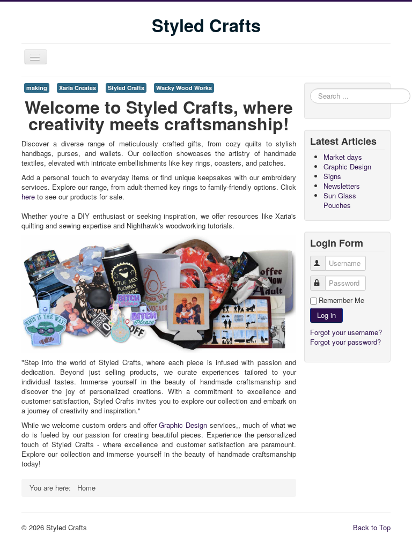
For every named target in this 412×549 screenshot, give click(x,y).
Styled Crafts (126, 88)
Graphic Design (183, 425)
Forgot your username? (346, 332)
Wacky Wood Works (184, 88)
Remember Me (341, 300)
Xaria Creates (77, 88)
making (36, 88)
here (28, 196)
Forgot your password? (345, 342)
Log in (326, 315)
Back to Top (372, 527)
